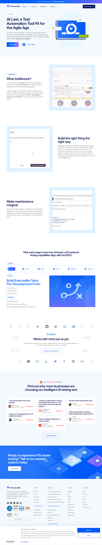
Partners (85, 494)
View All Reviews (51, 435)
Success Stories (71, 504)
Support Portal (70, 515)
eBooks (69, 496)
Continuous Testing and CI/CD (54, 494)
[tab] (11, 269)
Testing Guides (70, 512)
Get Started (12, 44)
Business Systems (51, 510)
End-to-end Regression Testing (54, 499)
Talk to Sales (14, 468)
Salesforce (49, 512)
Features (36, 491)
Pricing (35, 494)
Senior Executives (38, 515)
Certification (70, 510)
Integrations (36, 496)
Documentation (70, 507)
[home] (13, 6)
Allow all (88, 530)
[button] (25, 6)
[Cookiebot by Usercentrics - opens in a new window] (10, 542)
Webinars (69, 491)
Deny (88, 535)
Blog (68, 494)
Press (84, 502)
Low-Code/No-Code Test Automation (55, 502)
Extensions (36, 499)
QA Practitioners (37, 512)
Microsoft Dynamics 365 (53, 515)
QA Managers (37, 510)
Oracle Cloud (50, 520)
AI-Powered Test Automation (54, 491)
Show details (24, 542)
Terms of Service (86, 507)
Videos (69, 499)
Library (69, 502)
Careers (84, 499)
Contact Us (85, 504)
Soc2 (84, 496)
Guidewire (49, 517)
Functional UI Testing (52, 496)
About (84, 491)
